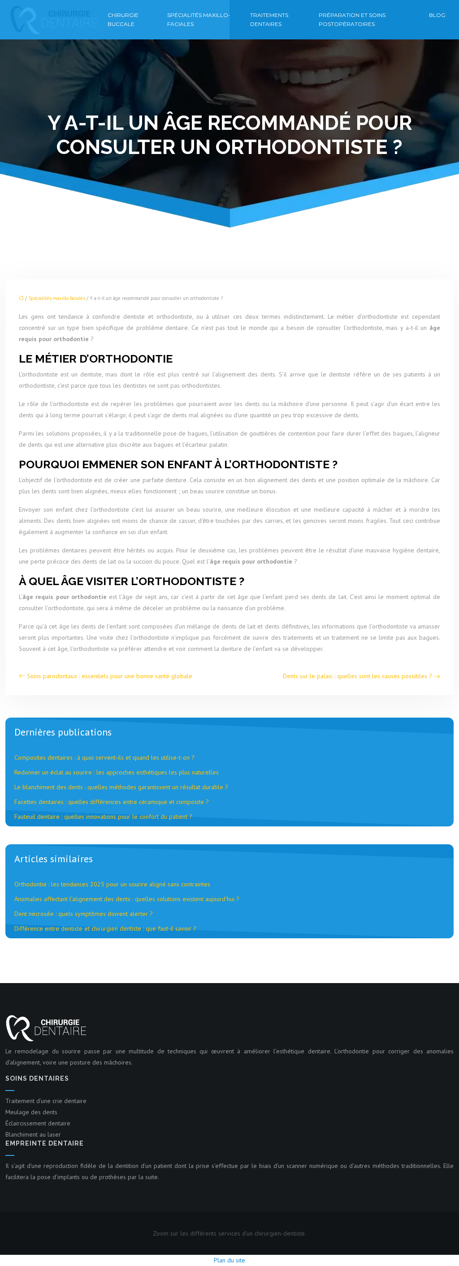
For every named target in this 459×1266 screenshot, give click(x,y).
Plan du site (229, 1260)
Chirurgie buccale (123, 19)
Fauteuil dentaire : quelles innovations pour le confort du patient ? (103, 817)
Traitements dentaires (269, 19)
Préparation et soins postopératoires (352, 19)
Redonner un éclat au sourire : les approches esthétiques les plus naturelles (116, 772)
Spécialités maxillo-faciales (198, 19)
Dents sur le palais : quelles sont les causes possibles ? (357, 676)
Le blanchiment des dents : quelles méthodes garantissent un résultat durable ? (121, 787)
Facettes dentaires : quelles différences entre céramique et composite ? (111, 802)
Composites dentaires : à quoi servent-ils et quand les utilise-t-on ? (104, 757)
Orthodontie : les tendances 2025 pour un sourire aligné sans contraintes (112, 884)
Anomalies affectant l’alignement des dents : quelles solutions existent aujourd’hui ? (126, 899)
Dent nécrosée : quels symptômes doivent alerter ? (83, 914)
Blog (437, 15)
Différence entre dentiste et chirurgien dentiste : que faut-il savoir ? (105, 928)
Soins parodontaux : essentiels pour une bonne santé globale (109, 676)
